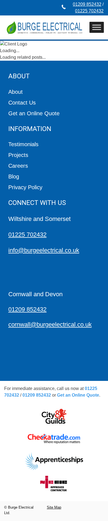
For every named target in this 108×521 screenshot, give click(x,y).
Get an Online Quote (34, 113)
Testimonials (23, 144)
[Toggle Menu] (96, 27)
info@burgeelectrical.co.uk (43, 250)
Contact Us (22, 103)
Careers (18, 166)
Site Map (54, 507)
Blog (13, 176)
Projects (18, 155)
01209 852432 (87, 4)
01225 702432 (89, 11)
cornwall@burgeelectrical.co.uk (50, 324)
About (15, 92)
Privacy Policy (25, 187)
